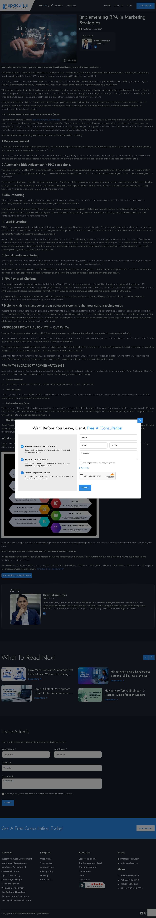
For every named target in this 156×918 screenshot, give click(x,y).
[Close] (140, 420)
